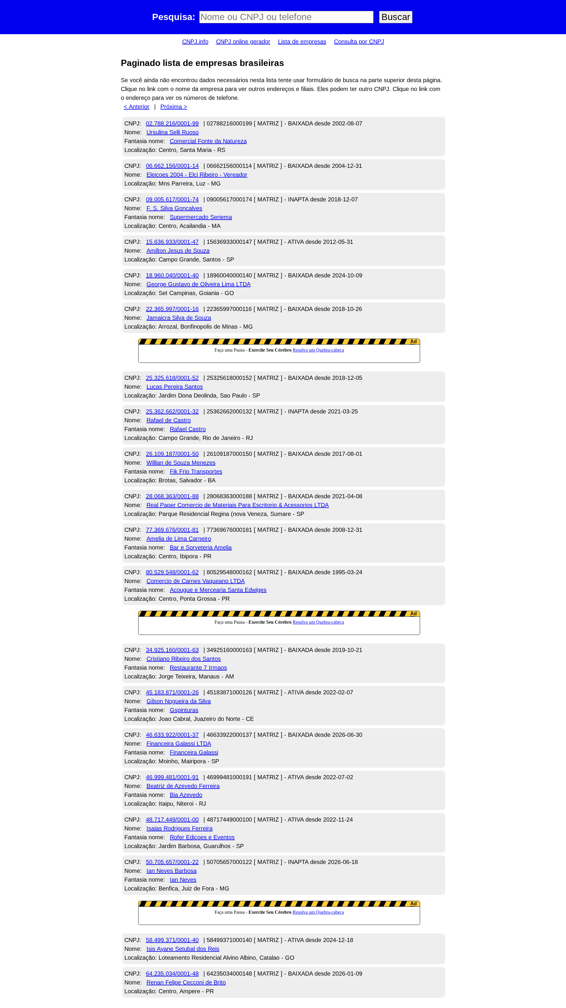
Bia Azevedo (186, 795)
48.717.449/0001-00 (172, 819)
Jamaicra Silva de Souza (179, 318)
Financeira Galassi (194, 752)
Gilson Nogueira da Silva (179, 701)
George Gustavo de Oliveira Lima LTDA (199, 284)
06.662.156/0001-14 (172, 166)
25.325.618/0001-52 (172, 378)
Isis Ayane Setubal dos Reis (183, 949)
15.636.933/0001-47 (172, 242)
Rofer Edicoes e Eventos (202, 837)
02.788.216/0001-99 (172, 123)
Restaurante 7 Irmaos (198, 667)
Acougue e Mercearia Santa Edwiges (218, 590)
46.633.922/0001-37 (172, 734)
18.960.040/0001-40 (172, 275)
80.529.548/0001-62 (172, 572)
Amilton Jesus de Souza (178, 250)
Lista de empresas (302, 41)
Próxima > (173, 106)
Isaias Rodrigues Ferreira (180, 828)
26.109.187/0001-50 (172, 454)
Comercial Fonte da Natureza (208, 141)
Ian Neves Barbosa (172, 871)
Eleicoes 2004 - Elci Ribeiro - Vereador (197, 174)
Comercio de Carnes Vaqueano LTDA (196, 581)
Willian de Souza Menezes (181, 462)
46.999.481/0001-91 (172, 777)
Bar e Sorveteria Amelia (201, 547)
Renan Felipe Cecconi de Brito (186, 982)
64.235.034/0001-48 (172, 973)
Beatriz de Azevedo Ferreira (183, 786)
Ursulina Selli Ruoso (173, 132)
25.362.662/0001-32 (172, 411)
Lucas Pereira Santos (175, 386)
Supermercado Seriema (201, 217)
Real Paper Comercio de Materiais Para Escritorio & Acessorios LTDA (238, 505)
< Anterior (136, 106)
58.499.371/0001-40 (172, 940)
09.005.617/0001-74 (172, 199)
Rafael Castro (188, 429)
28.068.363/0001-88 (172, 496)
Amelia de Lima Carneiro (179, 538)
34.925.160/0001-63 (172, 650)
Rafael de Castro (169, 420)
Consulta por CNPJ (359, 41)
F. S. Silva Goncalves (174, 208)
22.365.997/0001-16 (172, 309)
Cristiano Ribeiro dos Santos (184, 659)
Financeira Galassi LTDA (179, 743)
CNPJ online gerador (243, 41)
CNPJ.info (195, 41)
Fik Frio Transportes (196, 471)
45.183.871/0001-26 (172, 692)
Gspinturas (184, 710)
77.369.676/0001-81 (172, 530)
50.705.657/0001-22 (172, 862)
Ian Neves (183, 879)
